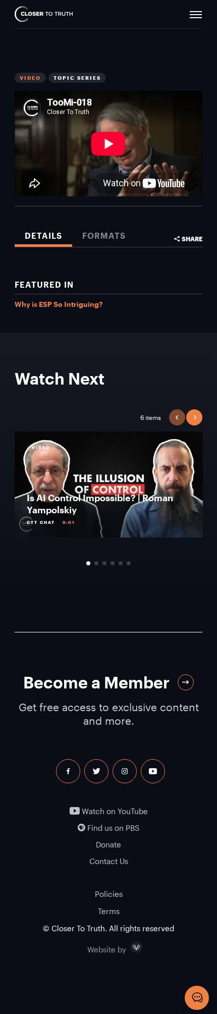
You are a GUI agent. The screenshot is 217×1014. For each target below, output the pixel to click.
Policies (109, 893)
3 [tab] (104, 563)
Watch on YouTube (114, 811)
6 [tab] (129, 563)
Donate (108, 844)
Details (43, 235)
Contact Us (108, 861)
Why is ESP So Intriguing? (58, 304)
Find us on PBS (112, 828)
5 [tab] (121, 563)
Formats (104, 235)
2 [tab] (96, 563)
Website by (128, 947)
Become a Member (96, 682)
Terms (109, 911)
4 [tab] (113, 563)
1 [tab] (88, 563)
